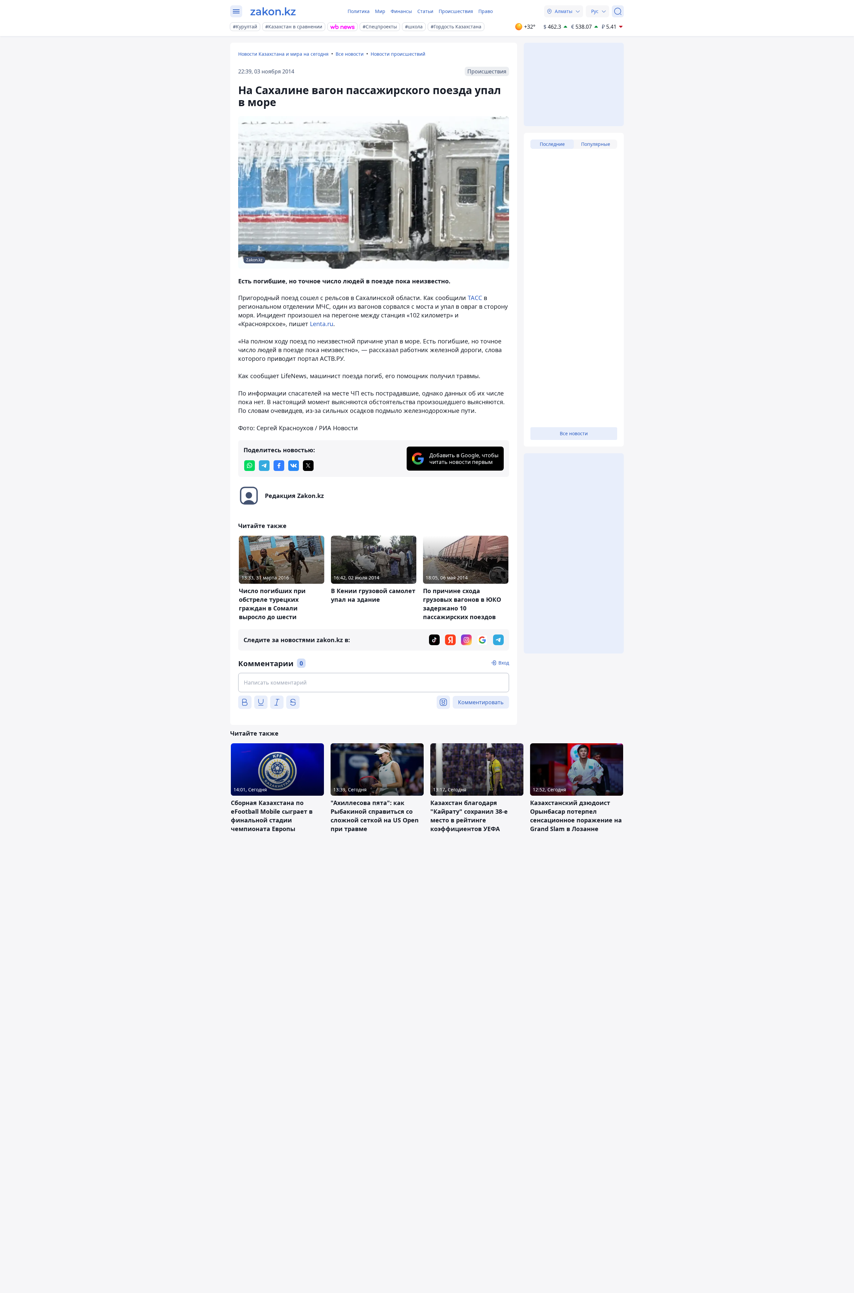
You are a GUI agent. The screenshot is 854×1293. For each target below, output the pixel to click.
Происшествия (456, 11)
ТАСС (475, 298)
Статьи (425, 11)
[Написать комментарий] (373, 682)
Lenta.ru (321, 324)
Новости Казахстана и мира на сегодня (283, 54)
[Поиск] (618, 11)
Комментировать (481, 702)
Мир (380, 11)
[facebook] (279, 466)
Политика (359, 11)
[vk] (294, 466)
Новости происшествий (398, 54)
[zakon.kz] (273, 11)
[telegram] (264, 466)
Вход (503, 663)
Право (485, 11)
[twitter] (308, 466)
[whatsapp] (250, 466)
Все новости (350, 54)
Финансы (401, 11)
